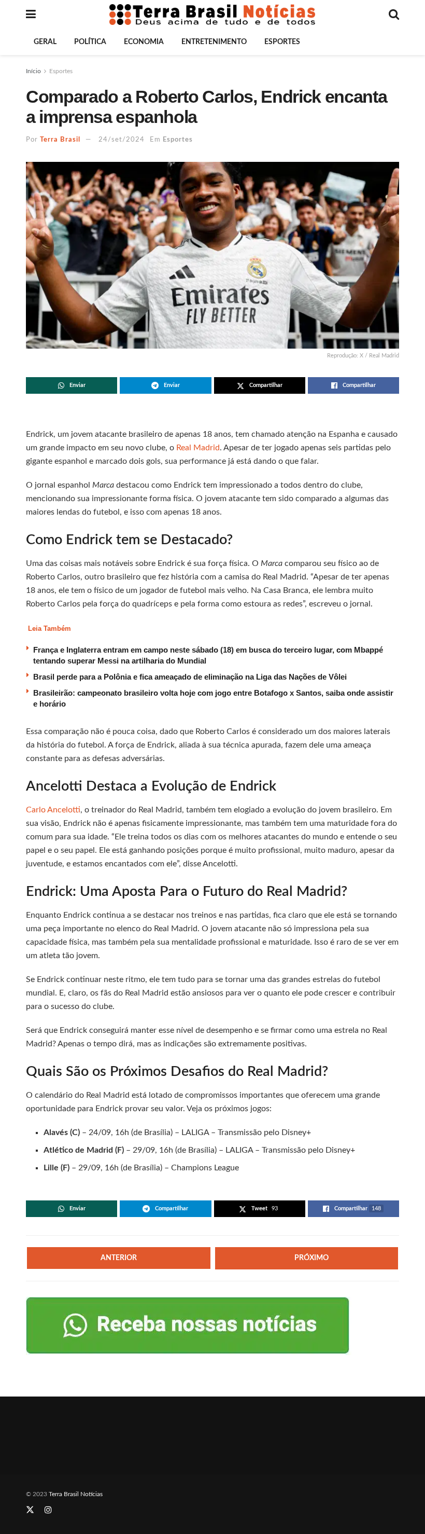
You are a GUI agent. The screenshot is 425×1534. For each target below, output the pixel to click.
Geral (45, 42)
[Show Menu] (31, 14)
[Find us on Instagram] (48, 1510)
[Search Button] (394, 14)
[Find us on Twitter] (30, 1510)
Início (33, 71)
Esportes (282, 42)
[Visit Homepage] (212, 14)
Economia (144, 42)
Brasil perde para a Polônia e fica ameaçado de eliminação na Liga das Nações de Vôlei (190, 676)
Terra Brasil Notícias (76, 1494)
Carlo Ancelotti (53, 810)
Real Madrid (198, 448)
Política (90, 42)
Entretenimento (214, 42)
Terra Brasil (60, 139)
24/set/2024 (121, 139)
